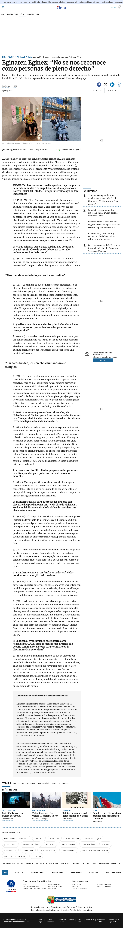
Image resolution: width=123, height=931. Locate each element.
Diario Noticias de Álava (31, 886)
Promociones (57, 872)
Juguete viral (10, 844)
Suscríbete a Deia (113, 872)
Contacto (19, 872)
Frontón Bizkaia (47, 850)
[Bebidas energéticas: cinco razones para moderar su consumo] (107, 800)
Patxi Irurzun (67, 819)
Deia (24, 884)
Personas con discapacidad (24, 783)
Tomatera (36, 856)
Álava (54, 783)
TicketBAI (50, 844)
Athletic (106, 844)
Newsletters (76, 872)
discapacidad (43, 783)
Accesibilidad (90, 919)
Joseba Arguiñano (31, 844)
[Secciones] (2, 7)
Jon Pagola (6, 86)
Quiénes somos (37, 872)
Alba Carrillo (72, 838)
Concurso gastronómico (16, 838)
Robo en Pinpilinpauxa (14, 856)
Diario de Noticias (54, 884)
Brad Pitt (38, 838)
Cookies (71, 919)
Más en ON (9, 789)
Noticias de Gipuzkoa (55, 886)
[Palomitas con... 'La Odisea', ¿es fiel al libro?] (46, 800)
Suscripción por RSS (104, 886)
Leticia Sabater (68, 844)
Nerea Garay (97, 822)
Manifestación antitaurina (95, 850)
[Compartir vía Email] (119, 85)
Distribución (76, 884)
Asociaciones (64, 783)
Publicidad (93, 872)
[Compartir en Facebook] (99, 85)
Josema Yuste (10, 850)
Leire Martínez (88, 844)
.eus (5, 872)
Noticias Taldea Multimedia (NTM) (34, 889)
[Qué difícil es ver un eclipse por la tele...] (16, 800)
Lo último (90, 191)
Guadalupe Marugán (40, 819)
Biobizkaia (54, 838)
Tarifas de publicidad (79, 889)
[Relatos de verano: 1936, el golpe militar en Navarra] (76, 800)
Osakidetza (28, 850)
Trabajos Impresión (104, 884)
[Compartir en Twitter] (106, 85)
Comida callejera (93, 838)
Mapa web (76, 886)
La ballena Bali (69, 850)
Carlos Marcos (7, 819)
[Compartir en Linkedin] (112, 85)
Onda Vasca (52, 889)
